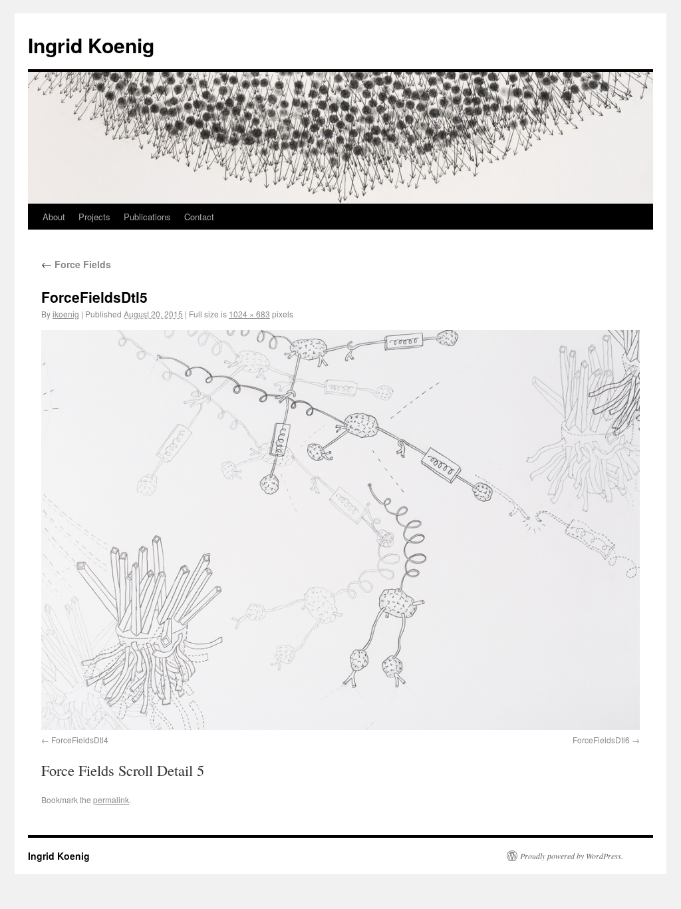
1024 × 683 (249, 313)
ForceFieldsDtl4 (79, 739)
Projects (94, 216)
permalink (111, 799)
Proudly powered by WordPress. (571, 855)
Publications (147, 216)
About (54, 216)
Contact (199, 216)
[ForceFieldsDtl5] (340, 529)
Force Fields (76, 264)
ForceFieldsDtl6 (601, 739)
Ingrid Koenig (91, 45)
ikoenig (66, 313)
